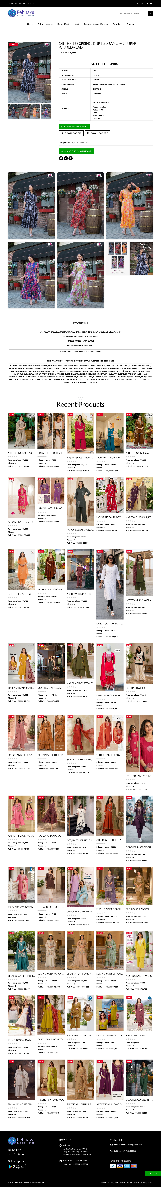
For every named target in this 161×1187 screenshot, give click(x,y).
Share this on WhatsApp (77, 151)
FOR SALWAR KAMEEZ (89, 336)
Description (80, 323)
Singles (130, 24)
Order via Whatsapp (75, 126)
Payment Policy (118, 1183)
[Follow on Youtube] (151, 3)
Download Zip (73, 133)
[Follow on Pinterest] (142, 3)
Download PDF (99, 133)
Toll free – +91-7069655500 (125, 1151)
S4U (76, 142)
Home (30, 24)
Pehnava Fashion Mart (21, 1182)
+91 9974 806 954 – (70, 336)
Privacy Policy (147, 1183)
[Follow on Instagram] (147, 3)
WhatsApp (154, 1173)
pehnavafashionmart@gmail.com (128, 1145)
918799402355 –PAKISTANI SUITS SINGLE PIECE (80, 352)
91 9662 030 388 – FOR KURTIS (81, 341)
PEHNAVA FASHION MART (58, 361)
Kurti (77, 24)
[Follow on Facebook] (138, 3)
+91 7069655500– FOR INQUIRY (80, 345)
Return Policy (133, 1183)
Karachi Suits (63, 24)
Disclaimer (104, 1183)
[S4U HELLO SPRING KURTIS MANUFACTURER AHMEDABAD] (13, 111)
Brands (116, 24)
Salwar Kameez (45, 24)
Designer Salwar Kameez (96, 24)
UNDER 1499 (84, 142)
